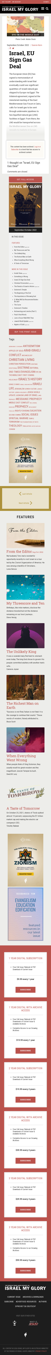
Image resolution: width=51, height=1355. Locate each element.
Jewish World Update (23, 321)
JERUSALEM (19, 389)
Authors (43, 1302)
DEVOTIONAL (13, 368)
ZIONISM (12, 429)
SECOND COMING (15, 415)
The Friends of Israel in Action (26, 286)
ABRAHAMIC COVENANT (15, 346)
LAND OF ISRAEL (31, 395)
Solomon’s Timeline (21, 308)
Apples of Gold (21, 324)
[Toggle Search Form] (47, 8)
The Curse (17, 305)
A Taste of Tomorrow (21, 263)
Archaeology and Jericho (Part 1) (25, 311)
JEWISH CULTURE (31, 389)
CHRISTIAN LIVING (22, 360)
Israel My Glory (20, 8)
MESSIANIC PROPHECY (29, 399)
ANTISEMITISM (31, 346)
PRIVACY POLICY (41, 1351)
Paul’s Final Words (20, 315)
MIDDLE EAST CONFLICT (19, 402)
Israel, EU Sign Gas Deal (22, 280)
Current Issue (13, 1297)
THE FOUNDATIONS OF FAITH (29, 422)
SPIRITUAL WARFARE (18, 418)
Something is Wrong (21, 276)
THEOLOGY (15, 425)
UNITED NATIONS (35, 426)
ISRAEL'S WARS (14, 384)
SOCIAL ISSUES (29, 414)
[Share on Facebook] (10, 48)
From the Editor (21, 247)
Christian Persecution (23, 283)
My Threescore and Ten (22, 250)
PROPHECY (21, 406)
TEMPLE (31, 418)
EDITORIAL (34, 368)
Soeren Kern (37, 45)
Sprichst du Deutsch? (25, 1306)
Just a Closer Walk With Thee (24, 318)
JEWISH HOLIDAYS (21, 392)
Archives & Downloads (33, 1297)
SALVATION (35, 410)
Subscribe (25, 990)
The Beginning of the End (22, 293)
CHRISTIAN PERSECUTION (19, 364)
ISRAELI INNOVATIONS (26, 384)
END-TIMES (14, 371)
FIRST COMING (28, 375)
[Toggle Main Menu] (42, 8)
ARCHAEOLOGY (27, 356)
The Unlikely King (19, 253)
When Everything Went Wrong (24, 260)
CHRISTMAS (34, 364)
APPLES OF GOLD (16, 350)
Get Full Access (25, 179)
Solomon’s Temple (20, 290)
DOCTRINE (23, 367)
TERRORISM (14, 421)
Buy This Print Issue (25, 332)
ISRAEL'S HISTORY (30, 379)
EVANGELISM (28, 371)
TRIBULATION (26, 426)
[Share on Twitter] (13, 48)
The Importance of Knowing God (25, 296)
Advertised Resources (26, 1302)
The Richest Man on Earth (22, 257)
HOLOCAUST (13, 380)
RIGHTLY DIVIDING (22, 411)
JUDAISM (19, 395)
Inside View (20, 273)
